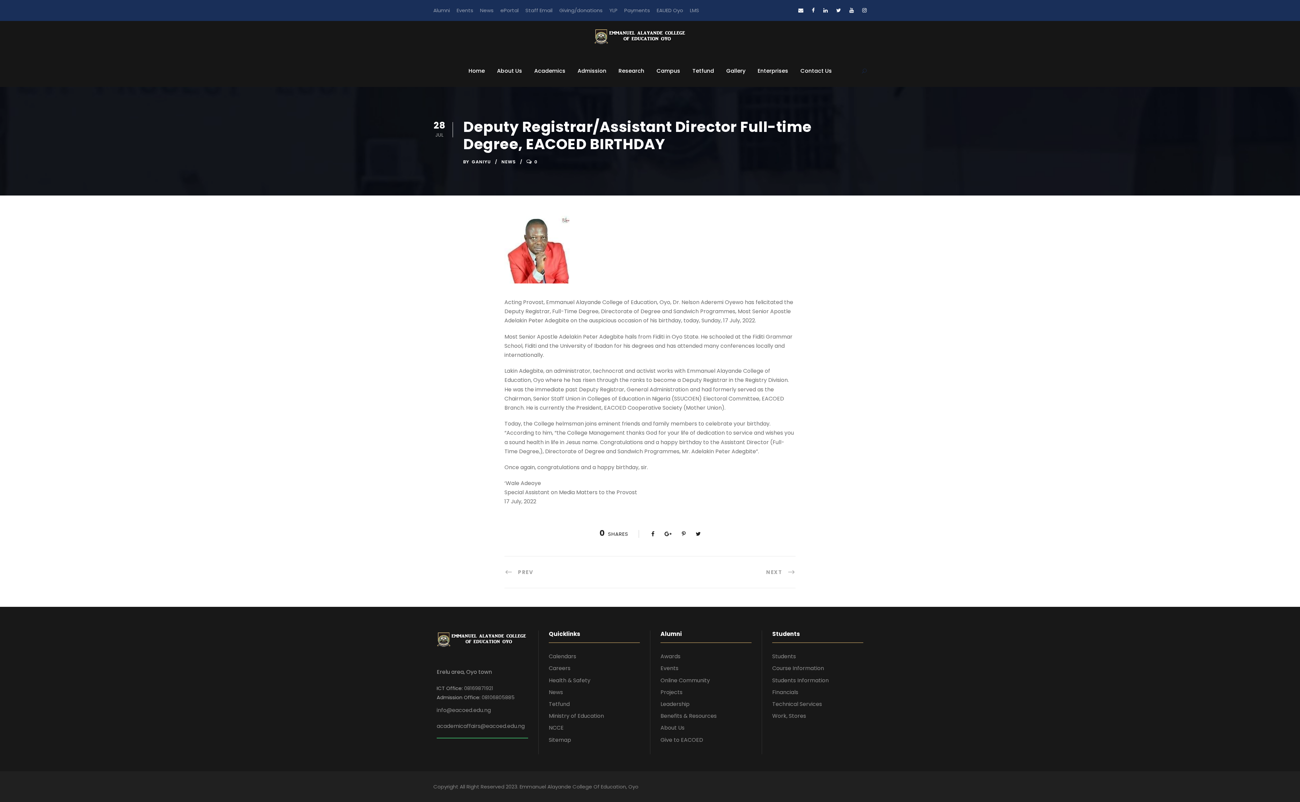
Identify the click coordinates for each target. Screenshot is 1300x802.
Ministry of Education (576, 716)
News (487, 10)
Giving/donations (581, 10)
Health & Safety (569, 680)
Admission (592, 71)
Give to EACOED (681, 740)
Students (784, 656)
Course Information (798, 668)
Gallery (735, 71)
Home (477, 71)
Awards (670, 656)
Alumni (441, 10)
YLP (613, 10)
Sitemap (560, 740)
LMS (694, 10)
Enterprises (773, 71)
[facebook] (813, 10)
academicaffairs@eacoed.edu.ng (481, 726)
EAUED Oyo (670, 10)
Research (631, 71)
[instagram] (864, 10)
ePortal (509, 10)
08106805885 (498, 697)
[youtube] (851, 10)
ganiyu (481, 162)
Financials (785, 692)
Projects (671, 692)
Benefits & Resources (688, 716)
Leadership (675, 704)
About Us (509, 71)
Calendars (562, 656)
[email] (800, 10)
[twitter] (838, 10)
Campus (668, 71)
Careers (559, 668)
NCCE (556, 728)
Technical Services (797, 704)
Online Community (685, 680)
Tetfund (703, 71)
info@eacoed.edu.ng (464, 710)
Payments (637, 10)
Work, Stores (789, 716)
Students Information (800, 680)
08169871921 (478, 688)
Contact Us (816, 71)
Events (465, 10)
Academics (549, 71)
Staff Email (538, 10)
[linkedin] (825, 10)
